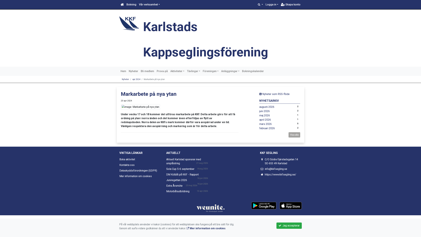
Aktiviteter (176, 71)
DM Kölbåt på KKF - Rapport (182, 174)
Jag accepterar (290, 225)
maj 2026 (264, 115)
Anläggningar (229, 71)
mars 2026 (265, 124)
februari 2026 (267, 128)
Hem (123, 71)
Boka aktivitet (127, 159)
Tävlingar (192, 71)
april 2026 (265, 119)
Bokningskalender (253, 71)
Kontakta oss (127, 165)
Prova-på (162, 71)
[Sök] (260, 4)
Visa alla (294, 134)
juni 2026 (264, 111)
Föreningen (210, 71)
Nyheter (133, 71)
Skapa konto (292, 4)
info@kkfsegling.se (276, 169)
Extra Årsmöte (174, 185)
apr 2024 (136, 79)
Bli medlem (147, 71)
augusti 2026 (266, 106)
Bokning (131, 4)
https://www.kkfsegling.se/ (280, 174)
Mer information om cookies (135, 176)
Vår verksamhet (148, 4)
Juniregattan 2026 (176, 180)
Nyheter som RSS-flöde (276, 94)
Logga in (271, 4)
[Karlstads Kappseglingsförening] (129, 23)
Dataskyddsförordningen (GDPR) (138, 170)
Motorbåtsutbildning (177, 191)
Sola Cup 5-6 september (180, 169)
